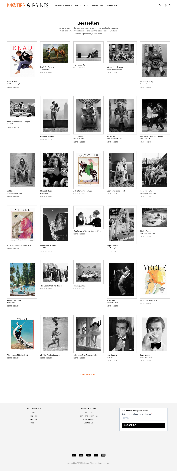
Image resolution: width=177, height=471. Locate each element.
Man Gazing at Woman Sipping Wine (87, 231)
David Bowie (12, 82)
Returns (33, 419)
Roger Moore (145, 355)
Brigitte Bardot (112, 246)
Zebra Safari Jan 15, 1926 (82, 191)
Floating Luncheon (80, 286)
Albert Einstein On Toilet (116, 191)
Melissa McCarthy (146, 82)
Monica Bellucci (46, 191)
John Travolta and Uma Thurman (152, 136)
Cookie (33, 423)
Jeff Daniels (111, 136)
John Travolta (78, 136)
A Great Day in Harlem (115, 67)
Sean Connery (112, 355)
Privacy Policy (88, 419)
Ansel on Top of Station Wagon (18, 122)
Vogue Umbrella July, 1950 (149, 300)
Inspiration (112, 5)
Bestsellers (97, 5)
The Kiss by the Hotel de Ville (51, 286)
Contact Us (88, 423)
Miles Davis (111, 300)
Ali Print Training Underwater (51, 355)
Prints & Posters (62, 5)
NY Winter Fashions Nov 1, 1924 (19, 246)
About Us (88, 412)
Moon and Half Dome (48, 246)
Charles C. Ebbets (47, 136)
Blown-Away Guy (79, 65)
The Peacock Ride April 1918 (17, 355)
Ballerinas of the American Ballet (85, 355)
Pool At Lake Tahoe (14, 300)
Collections (80, 5)
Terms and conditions (88, 416)
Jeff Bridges (11, 191)
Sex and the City (146, 191)
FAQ (33, 412)
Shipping (33, 416)
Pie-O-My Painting (47, 67)
